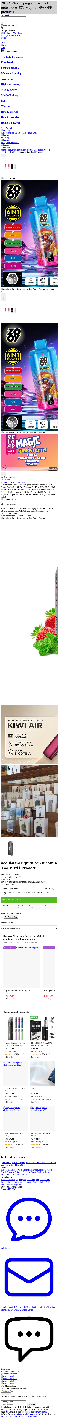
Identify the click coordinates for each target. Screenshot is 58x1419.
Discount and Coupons (43, 1170)
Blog (21, 1179)
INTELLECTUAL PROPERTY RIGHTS (19, 1416)
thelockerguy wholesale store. (25, 1414)
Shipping (19, 1172)
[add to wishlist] (2, 917)
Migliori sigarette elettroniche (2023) (40, 1135)
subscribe (6, 1394)
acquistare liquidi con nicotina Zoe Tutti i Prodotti (29, 150)
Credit (3, 1172)
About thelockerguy (9, 1179)
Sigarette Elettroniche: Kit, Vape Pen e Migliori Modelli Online (15, 1044)
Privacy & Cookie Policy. (12, 1409)
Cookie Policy (39, 1182)
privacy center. (40, 1412)
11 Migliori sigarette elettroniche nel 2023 (15, 1089)
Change (52, 889)
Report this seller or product (13, 482)
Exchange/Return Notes (10, 928)
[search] (2, 23)
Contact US (6, 1189)
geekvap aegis (7, 1165)
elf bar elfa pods (18, 1162)
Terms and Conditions (23, 1182)
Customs (26, 1172)
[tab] (29, 516)
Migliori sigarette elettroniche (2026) (14, 1135)
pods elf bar (6, 1162)
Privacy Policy (7, 1182)
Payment (10, 1172)
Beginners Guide (43, 1179)
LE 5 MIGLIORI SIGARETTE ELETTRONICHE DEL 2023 (41, 1044)
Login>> (11, 999)
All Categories (15, 1184)
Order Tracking (37, 1172)
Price (30, 1170)
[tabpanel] (29, 687)
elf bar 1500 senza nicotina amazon (41, 1162)
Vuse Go (34, 1088)
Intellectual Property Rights (18, 1175)
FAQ (14, 1189)
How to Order (22, 1170)
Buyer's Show (29, 1179)
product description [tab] (9, 513)
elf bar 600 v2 (19, 1165)
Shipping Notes (7, 923)
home (3, 150)
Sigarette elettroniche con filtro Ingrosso (17, 991)
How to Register (8, 1170)
